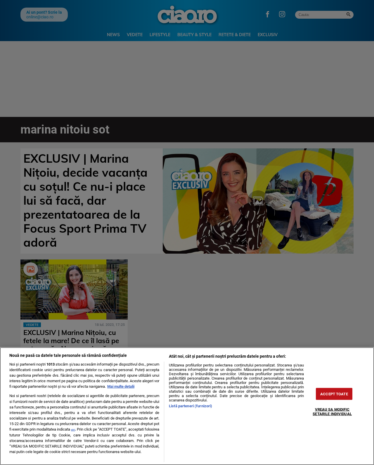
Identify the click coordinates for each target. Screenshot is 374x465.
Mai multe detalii (120, 386)
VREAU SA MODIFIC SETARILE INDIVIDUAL (332, 411)
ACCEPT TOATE (334, 394)
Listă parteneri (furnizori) (190, 406)
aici (73, 429)
